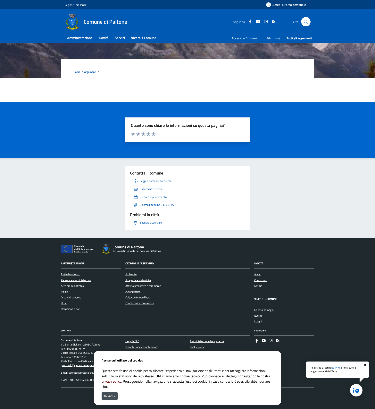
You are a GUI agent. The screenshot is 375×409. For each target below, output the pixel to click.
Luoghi (258, 321)
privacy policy (111, 381)
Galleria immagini (264, 310)
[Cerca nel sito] (306, 21)
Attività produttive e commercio (143, 286)
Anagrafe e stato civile (138, 280)
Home (76, 72)
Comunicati (260, 280)
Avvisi (257, 274)
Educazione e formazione (139, 303)
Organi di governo (71, 297)
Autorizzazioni (133, 292)
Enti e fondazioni (70, 274)
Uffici (64, 303)
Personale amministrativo (76, 280)
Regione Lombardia (75, 5)
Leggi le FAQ (132, 341)
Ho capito (109, 396)
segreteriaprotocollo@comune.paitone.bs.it (93, 373)
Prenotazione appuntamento (141, 347)
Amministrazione (72, 263)
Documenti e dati (70, 309)
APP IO (336, 368)
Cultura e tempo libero (137, 297)
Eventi (258, 315)
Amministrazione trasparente (207, 341)
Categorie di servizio (139, 263)
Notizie (258, 286)
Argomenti (90, 72)
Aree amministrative (73, 286)
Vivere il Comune (265, 299)
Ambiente (131, 274)
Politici (64, 292)
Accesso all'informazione (248, 38)
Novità (258, 263)
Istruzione (273, 38)
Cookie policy (197, 347)
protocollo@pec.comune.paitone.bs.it (82, 365)
